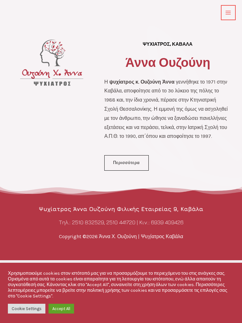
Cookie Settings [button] (27, 308)
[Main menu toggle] (228, 12)
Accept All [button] (61, 308)
